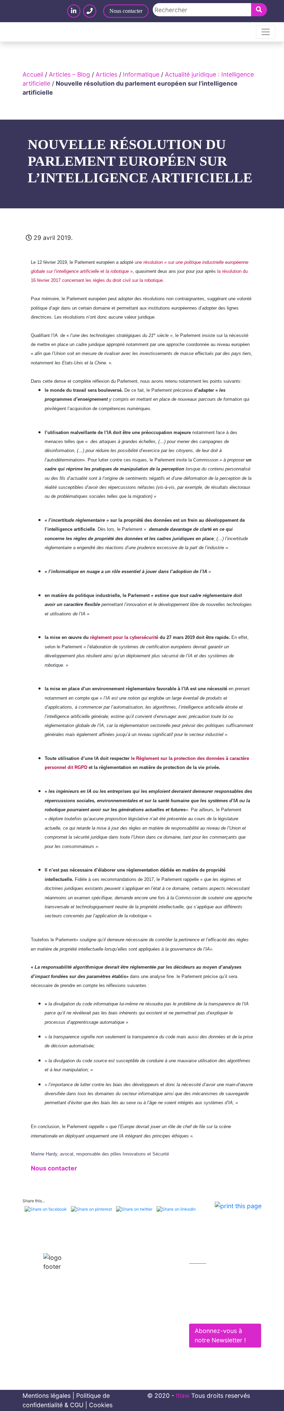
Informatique (141, 74)
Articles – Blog (69, 74)
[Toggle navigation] (265, 32)
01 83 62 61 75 (217, 1273)
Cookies (101, 1405)
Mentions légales (47, 1395)
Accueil (33, 74)
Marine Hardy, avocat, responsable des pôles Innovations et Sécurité (100, 1154)
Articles (106, 74)
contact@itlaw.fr (219, 1288)
